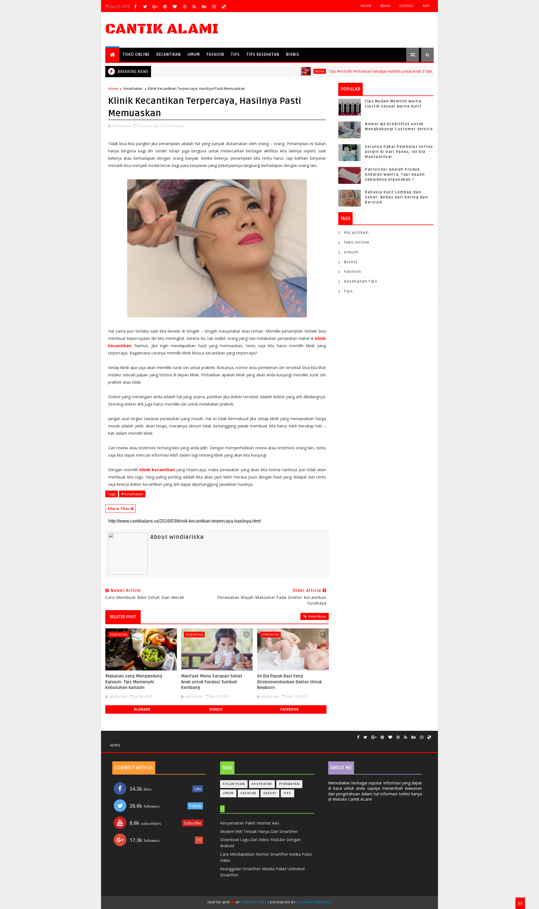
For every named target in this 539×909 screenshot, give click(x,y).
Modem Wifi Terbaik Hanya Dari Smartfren (259, 831)
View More (317, 616)
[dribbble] (184, 6)
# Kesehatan (132, 493)
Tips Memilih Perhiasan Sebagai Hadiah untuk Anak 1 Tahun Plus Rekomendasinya (384, 71)
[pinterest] (165, 6)
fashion (352, 271)
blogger (142, 709)
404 (425, 5)
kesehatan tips (360, 281)
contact (406, 5)
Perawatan (289, 784)
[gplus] (155, 6)
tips (348, 291)
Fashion (215, 54)
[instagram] (214, 6)
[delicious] (224, 6)
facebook (289, 709)
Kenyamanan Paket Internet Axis (249, 823)
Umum (194, 54)
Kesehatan (133, 88)
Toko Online (136, 54)
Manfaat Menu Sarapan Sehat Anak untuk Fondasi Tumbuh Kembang (211, 682)
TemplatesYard (254, 902)
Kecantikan (168, 54)
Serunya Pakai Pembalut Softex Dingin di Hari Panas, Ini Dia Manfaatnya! (399, 152)
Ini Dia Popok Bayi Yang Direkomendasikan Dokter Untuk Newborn (289, 682)
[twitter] (145, 6)
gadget (270, 793)
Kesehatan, (174, 125)
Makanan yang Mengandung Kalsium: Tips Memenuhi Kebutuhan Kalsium (133, 682)
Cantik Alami (162, 29)
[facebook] (135, 6)
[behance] (204, 6)
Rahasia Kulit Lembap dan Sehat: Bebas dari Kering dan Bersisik (396, 197)
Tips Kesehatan (262, 54)
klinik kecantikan (157, 469)
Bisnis (292, 54)
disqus (215, 709)
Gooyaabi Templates (314, 902)
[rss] (194, 6)
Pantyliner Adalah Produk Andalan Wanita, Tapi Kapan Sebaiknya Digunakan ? (395, 174)
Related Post (123, 616)
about (385, 5)
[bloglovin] (174, 6)
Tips (235, 54)
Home (365, 5)
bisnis (301, 71)
